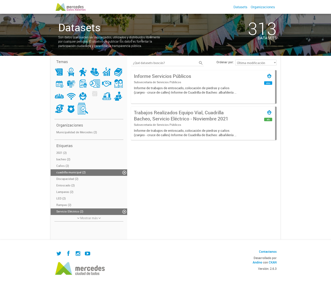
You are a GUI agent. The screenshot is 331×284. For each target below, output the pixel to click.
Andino (257, 262)
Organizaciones (263, 7)
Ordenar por (224, 62)
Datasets (240, 7)
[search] (201, 63)
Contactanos (268, 251)
